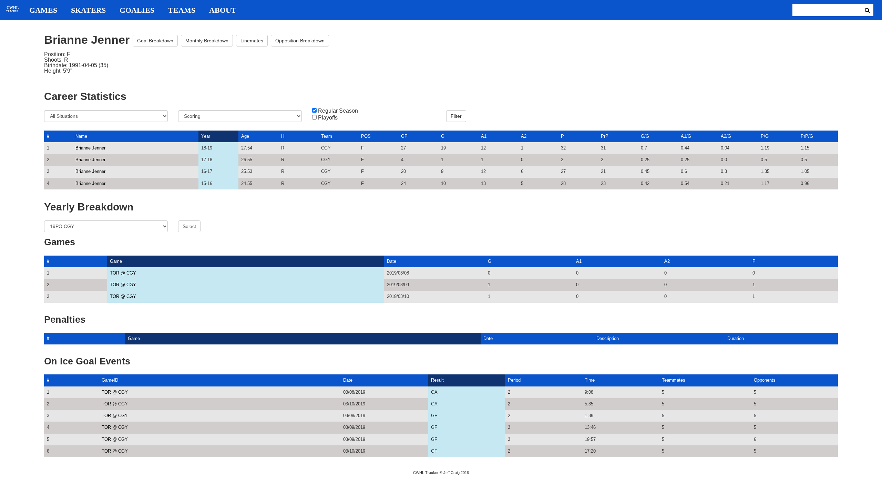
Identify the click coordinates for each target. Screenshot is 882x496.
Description (607, 338)
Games (43, 10)
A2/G (726, 136)
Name (81, 136)
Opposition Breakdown (300, 40)
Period (514, 380)
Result (437, 380)
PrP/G (807, 136)
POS (366, 136)
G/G (645, 136)
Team (326, 136)
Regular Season (338, 111)
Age (245, 136)
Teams (181, 10)
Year (205, 136)
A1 (483, 136)
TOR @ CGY (123, 273)
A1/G (686, 136)
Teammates (673, 380)
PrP (604, 136)
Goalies (137, 10)
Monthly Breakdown (206, 40)
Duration (735, 338)
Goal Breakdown (155, 40)
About (222, 10)
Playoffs (328, 118)
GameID (110, 380)
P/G (765, 136)
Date (391, 261)
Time (590, 380)
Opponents (765, 380)
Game (116, 261)
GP (404, 136)
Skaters (88, 10)
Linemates (251, 40)
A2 (523, 136)
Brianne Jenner (90, 148)
